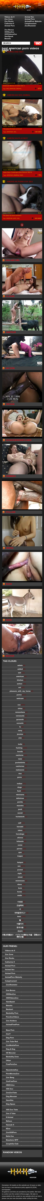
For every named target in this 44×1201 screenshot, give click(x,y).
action (21, 684)
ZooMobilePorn (11, 1045)
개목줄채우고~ (21, 913)
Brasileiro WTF (10, 1140)
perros (21, 849)
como (21, 845)
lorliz (21, 744)
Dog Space (9, 1104)
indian (21, 784)
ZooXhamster (30, 26)
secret (21, 813)
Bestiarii (8, 1009)
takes (21, 830)
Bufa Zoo (8, 1136)
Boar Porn (8, 1030)
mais (21, 759)
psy (21, 738)
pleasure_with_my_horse (21, 691)
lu (21, 727)
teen (21, 916)
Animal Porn (10, 26)
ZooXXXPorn (10, 1132)
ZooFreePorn (10, 1081)
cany (21, 730)
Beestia (8, 39)
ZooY (7, 1034)
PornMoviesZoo (11, 1074)
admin (21, 665)
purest (21, 870)
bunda (21, 751)
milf (21, 823)
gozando (21, 719)
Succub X (8, 1125)
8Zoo (6, 1129)
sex (15, 132)
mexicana (21, 795)
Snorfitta (8, 1100)
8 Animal (8, 1117)
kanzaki (21, 827)
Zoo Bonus (9, 30)
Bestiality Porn (10, 1013)
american (12, 88)
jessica (21, 734)
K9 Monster (9, 1053)
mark (21, 175)
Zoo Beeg (8, 1077)
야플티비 (21, 924)
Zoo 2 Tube (9, 1113)
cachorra (21, 755)
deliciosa (21, 798)
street (21, 877)
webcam (21, 698)
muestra (21, 806)
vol (21, 687)
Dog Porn (8, 1038)
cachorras (21, 766)
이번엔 (21, 902)
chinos (21, 838)
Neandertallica (10, 1070)
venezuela (21, 716)
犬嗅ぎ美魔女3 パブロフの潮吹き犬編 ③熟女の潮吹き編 (21, 936)
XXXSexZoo (9, 32)
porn (14, 218)
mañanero (21, 770)
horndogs (21, 834)
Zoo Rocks (9, 21)
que (21, 852)
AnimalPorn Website (33, 21)
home (21, 892)
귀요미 (21, 931)
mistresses (21, 881)
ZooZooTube (10, 1093)
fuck (21, 791)
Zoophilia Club (10, 1144)
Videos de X (9, 17)
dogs (21, 787)
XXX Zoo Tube (10, 1110)
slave (21, 884)
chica (21, 708)
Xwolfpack (9, 36)
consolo (21, 723)
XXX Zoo (8, 1089)
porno (21, 695)
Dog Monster (10, 1096)
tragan (21, 856)
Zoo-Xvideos (10, 1021)
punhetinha (21, 762)
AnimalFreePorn (11, 1024)
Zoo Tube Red (10, 1041)
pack (21, 809)
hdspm (21, 862)
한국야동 (21, 927)
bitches (18, 88)
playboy (16, 175)
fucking (21, 748)
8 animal (28, 9)
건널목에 (21, 905)
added (21, 669)
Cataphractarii (30, 23)
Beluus (7, 1121)
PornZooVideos (11, 1017)
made (21, 895)
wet (7, 88)
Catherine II (9, 23)
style (21, 873)
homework (21, 817)
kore (21, 888)
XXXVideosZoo (11, 34)
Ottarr (7, 1060)
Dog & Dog (9, 1049)
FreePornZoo (10, 1064)
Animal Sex (29, 17)
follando (21, 841)
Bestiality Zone (11, 1057)
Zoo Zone (9, 19)
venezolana (21, 712)
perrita (21, 802)
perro (21, 777)
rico (21, 773)
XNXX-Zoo (9, 1085)
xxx (18, 218)
